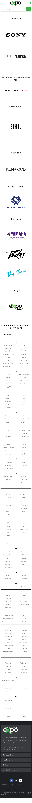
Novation (24, 579)
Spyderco (24, 646)
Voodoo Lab (24, 689)
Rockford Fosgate (8, 622)
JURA (24, 512)
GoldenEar (8, 465)
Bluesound (24, 381)
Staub (8, 649)
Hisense (24, 483)
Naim (8, 576)
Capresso (24, 395)
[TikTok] (20, 780)
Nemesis (8, 579)
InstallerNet (24, 494)
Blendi (8, 381)
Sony (8, 642)
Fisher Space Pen (8, 448)
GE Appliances (8, 462)
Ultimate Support (8, 681)
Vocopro (8, 689)
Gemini (24, 462)
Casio (8, 398)
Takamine (8, 663)
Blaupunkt (23, 378)
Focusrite (8, 451)
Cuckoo (8, 408)
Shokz (24, 636)
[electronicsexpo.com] (15, 3)
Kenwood (8, 529)
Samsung (8, 633)
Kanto (24, 523)
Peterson (8, 598)
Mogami (8, 564)
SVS (8, 655)
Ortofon (24, 587)
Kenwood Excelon (24, 529)
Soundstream (8, 646)
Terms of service (5, 790)
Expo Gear (8, 436)
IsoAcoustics (24, 497)
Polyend (8, 604)
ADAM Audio (8, 345)
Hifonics (8, 483)
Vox (8, 692)
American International (8, 350)
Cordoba (24, 401)
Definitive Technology (24, 419)
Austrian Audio (8, 366)
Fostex (24, 451)
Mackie (8, 552)
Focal (24, 448)
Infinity (8, 494)
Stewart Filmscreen (8, 652)
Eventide (24, 433)
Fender (8, 445)
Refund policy (5, 785)
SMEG (24, 639)
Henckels (8, 480)
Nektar (24, 576)
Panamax (8, 595)
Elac (8, 430)
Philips (24, 598)
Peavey (24, 595)
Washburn (8, 700)
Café (8, 395)
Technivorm (24, 663)
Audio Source (24, 360)
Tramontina (24, 669)
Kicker (8, 532)
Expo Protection (24, 436)
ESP (8, 433)
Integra (8, 497)
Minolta (23, 561)
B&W (8, 375)
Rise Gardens (24, 619)
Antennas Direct (8, 354)
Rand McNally (8, 616)
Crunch (24, 404)
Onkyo (8, 587)
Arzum (24, 357)
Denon (8, 422)
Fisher (24, 445)
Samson (24, 630)
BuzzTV (8, 387)
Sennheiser (8, 636)
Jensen (8, 512)
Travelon (8, 672)
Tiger (24, 666)
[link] (16, 35)
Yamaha (8, 708)
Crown (8, 404)
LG (8, 544)
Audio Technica (8, 363)
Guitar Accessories (8, 468)
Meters (8, 558)
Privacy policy (16, 785)
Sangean (24, 633)
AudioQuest (24, 363)
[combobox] (13, 9)
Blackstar (8, 378)
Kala (8, 523)
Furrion (23, 454)
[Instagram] (16, 780)
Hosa (8, 486)
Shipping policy (17, 790)
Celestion (24, 398)
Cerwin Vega (8, 401)
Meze (8, 561)
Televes (8, 666)
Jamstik (24, 505)
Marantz (24, 552)
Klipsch (24, 532)
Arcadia (24, 354)
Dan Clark (8, 416)
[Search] (28, 9)
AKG (24, 345)
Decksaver (8, 419)
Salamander (8, 630)
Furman (8, 454)
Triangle (24, 672)
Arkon (8, 357)
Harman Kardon (8, 477)
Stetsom (24, 649)
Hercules (24, 480)
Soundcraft (24, 642)
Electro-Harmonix (24, 430)
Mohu (24, 564)
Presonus (8, 607)
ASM (8, 360)
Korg (8, 535)
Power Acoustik (24, 604)
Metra (24, 558)
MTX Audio (8, 567)
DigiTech (24, 422)
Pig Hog (8, 601)
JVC (8, 515)
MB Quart (24, 555)
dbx (24, 416)
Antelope (24, 350)
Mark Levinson (8, 555)
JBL (8, 509)
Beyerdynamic (24, 375)
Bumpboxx (24, 384)
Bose (8, 384)
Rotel (24, 622)
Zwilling (23, 717)
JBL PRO (24, 509)
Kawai (8, 526)
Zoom (8, 717)
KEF (24, 526)
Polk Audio (23, 601)
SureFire (24, 652)
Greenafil (24, 465)
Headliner (24, 477)
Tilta (8, 669)
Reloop (24, 616)
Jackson (8, 505)
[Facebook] (11, 780)
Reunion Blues (8, 619)
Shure (8, 639)
